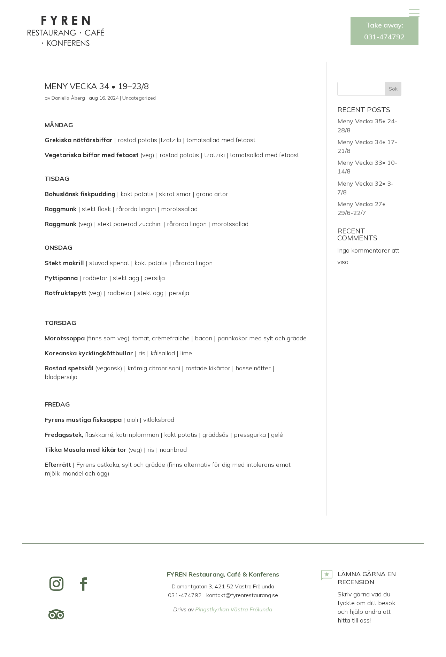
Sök (393, 89)
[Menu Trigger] (414, 13)
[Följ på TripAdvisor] (56, 614)
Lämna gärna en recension (367, 578)
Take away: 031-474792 (384, 31)
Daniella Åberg (68, 98)
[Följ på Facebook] (83, 584)
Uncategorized (139, 98)
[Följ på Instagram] (56, 584)
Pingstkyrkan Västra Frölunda (233, 609)
